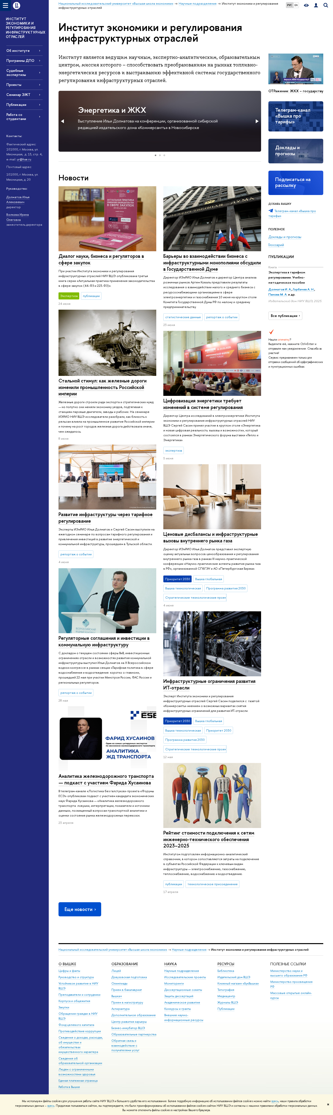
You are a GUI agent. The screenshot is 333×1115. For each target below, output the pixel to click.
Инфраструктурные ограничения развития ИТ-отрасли (209, 684)
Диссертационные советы (183, 990)
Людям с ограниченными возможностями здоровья (77, 1071)
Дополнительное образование (133, 1015)
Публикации (16, 104)
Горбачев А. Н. (303, 289)
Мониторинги (174, 983)
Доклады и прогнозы (287, 150)
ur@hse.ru (24, 159)
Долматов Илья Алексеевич (17, 199)
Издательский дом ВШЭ (233, 977)
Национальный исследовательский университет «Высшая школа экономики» (113, 950)
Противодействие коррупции (80, 1031)
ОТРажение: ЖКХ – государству (295, 91)
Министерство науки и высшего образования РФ (288, 973)
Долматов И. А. (280, 289)
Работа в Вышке (69, 1087)
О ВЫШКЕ (67, 963)
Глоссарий (276, 244)
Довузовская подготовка (129, 977)
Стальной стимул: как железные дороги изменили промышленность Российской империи (103, 387)
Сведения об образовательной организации (80, 1060)
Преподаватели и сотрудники (79, 995)
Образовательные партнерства (133, 1034)
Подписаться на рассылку (293, 182)
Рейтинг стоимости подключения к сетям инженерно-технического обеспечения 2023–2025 (208, 839)
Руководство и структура (76, 977)
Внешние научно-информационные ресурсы (183, 1017)
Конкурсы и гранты (177, 1009)
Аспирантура (120, 1009)
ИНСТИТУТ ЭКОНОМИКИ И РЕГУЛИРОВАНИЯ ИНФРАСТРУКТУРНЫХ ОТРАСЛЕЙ (26, 28)
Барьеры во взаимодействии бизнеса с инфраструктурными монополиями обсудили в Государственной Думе (212, 262)
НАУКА (170, 963)
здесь (274, 1101)
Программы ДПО (20, 60)
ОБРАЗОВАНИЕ (124, 963)
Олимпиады (119, 983)
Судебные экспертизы (16, 72)
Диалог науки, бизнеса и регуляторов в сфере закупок (101, 259)
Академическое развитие (182, 1002)
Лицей (116, 971)
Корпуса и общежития (74, 1001)
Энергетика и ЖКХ (112, 109)
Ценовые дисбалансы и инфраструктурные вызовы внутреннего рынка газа (210, 537)
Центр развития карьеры (129, 1022)
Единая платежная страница (78, 1080)
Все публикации (284, 315)
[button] (63, 121)
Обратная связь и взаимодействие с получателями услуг (125, 1045)
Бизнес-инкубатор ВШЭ (128, 1028)
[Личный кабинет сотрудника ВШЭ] (316, 5)
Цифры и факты (69, 971)
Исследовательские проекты (185, 977)
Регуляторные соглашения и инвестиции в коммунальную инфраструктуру (104, 641)
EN (296, 5)
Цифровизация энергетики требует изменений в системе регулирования (203, 403)
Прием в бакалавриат (126, 990)
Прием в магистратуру (127, 1002)
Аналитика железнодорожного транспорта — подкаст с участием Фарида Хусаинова (106, 779)
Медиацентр (226, 996)
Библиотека (225, 971)
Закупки (64, 1007)
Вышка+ (116, 996)
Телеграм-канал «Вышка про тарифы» (292, 116)
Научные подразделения (189, 950)
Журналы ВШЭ (227, 1002)
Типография (225, 990)
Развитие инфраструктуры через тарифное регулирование (106, 517)
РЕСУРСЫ (225, 963)
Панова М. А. (277, 294)
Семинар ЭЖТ (18, 94)
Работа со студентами (16, 116)
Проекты (13, 84)
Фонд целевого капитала (76, 1025)
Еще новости (78, 909)
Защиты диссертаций (178, 996)
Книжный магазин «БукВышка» (238, 983)
